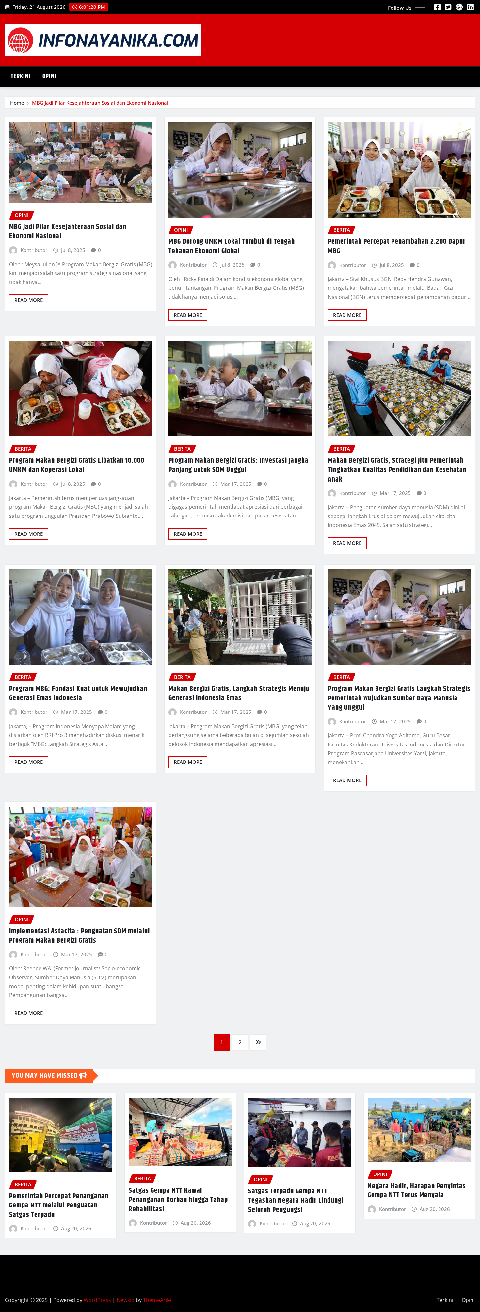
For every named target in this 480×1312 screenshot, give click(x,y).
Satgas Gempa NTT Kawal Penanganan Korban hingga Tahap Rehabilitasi (178, 1200)
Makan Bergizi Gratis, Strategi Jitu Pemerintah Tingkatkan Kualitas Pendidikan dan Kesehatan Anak (397, 470)
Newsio (126, 1300)
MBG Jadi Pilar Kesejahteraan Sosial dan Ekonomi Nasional (100, 102)
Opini (49, 76)
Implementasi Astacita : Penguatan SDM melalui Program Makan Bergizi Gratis (79, 936)
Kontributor (34, 250)
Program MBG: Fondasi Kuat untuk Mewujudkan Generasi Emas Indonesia (78, 693)
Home (17, 102)
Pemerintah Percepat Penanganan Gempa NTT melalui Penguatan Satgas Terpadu (58, 1206)
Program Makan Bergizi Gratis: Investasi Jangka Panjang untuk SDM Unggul (238, 465)
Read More (28, 300)
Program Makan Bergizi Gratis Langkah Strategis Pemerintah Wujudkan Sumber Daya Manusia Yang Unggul (399, 698)
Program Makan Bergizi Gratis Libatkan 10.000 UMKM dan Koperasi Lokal (76, 465)
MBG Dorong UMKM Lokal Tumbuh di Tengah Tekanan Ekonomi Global (231, 246)
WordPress (97, 1300)
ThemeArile (157, 1300)
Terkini (21, 76)
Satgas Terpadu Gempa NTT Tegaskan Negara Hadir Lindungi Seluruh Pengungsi (296, 1201)
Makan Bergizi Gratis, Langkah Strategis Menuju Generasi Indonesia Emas (239, 693)
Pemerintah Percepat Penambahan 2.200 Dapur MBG (397, 246)
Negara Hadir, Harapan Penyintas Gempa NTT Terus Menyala (417, 1191)
